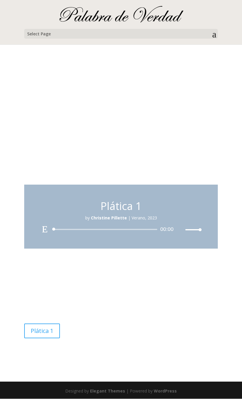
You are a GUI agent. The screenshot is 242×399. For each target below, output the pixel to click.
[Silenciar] (181, 229)
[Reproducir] (45, 229)
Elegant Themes (107, 391)
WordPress (165, 391)
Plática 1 (42, 331)
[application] (121, 229)
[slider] (192, 229)
